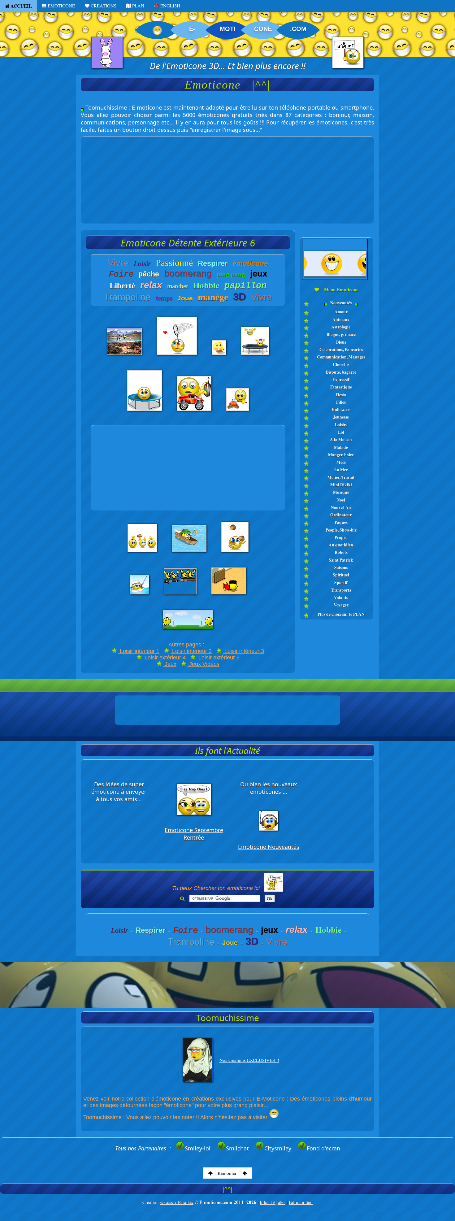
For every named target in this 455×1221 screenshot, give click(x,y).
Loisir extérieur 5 (218, 657)
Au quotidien (341, 545)
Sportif (341, 583)
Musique (341, 492)
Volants (341, 597)
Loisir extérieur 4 (164, 657)
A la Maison (341, 440)
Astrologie (341, 327)
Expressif (340, 379)
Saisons (341, 567)
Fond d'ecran (323, 1148)
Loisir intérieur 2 (191, 651)
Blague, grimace (341, 334)
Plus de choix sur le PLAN (341, 614)
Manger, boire (341, 455)
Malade (341, 447)
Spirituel (341, 575)
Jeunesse (341, 417)
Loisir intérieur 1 (138, 651)
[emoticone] (336, 307)
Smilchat (237, 1148)
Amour (341, 312)
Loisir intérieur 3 (243, 651)
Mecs (341, 462)
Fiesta (341, 395)
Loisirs (341, 425)
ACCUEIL (20, 5)
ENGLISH (169, 5)
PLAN (137, 5)
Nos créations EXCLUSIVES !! (249, 1060)
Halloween (341, 409)
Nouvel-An (341, 507)
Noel (341, 500)
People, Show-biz (341, 530)
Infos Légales (272, 1202)
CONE (263, 28)
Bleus (341, 342)
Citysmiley (277, 1148)
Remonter (228, 1173)
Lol (341, 432)
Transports (341, 590)
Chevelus (341, 364)
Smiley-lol (197, 1148)
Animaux (340, 319)
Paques (341, 522)
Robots (341, 552)
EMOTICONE (60, 5)
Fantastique (341, 387)
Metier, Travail (340, 477)
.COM (298, 28)
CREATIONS (102, 5)
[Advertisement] (227, 180)
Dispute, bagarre (341, 372)
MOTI (228, 28)
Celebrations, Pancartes (341, 349)
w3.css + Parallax (176, 1202)
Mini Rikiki (341, 485)
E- (192, 28)
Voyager (341, 605)
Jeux (169, 664)
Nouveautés (341, 303)
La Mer (341, 470)
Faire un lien (301, 1202)
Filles (341, 402)
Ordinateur (341, 515)
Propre (341, 537)
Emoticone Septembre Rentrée (194, 833)
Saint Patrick (341, 560)
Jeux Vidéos (203, 664)
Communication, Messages (341, 357)
